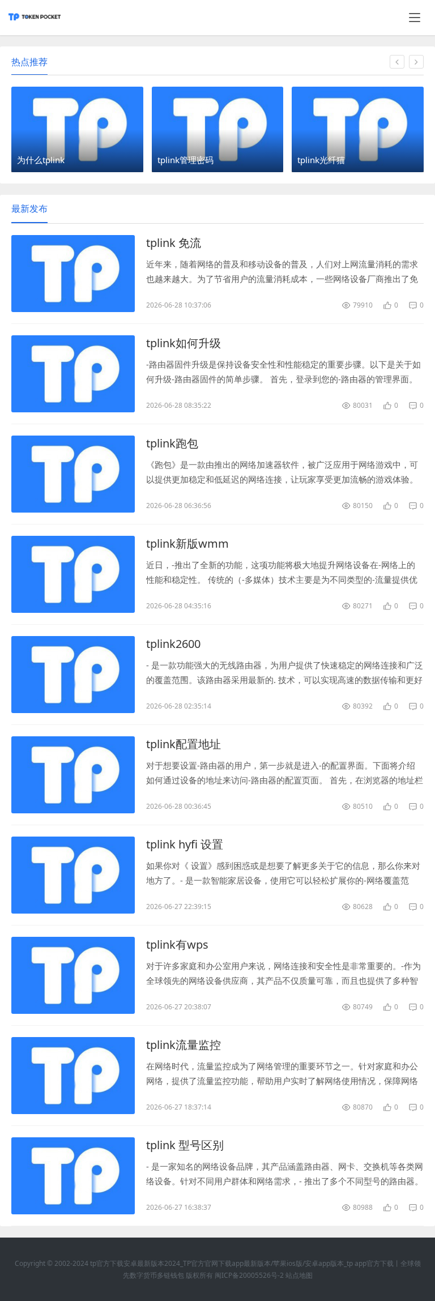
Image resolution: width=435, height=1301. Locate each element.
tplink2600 (173, 643)
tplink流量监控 (183, 1044)
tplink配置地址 (183, 744)
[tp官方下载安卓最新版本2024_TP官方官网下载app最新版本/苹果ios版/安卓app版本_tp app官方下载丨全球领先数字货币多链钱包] (34, 22)
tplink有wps (177, 944)
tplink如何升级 (183, 343)
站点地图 (299, 1275)
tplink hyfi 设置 (184, 844)
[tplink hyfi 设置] (73, 875)
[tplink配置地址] (73, 774)
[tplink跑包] (73, 474)
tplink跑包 (172, 443)
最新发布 (29, 208)
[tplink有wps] (73, 975)
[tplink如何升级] (73, 373)
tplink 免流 (173, 242)
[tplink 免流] (73, 273)
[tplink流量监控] (73, 1075)
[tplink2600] (73, 674)
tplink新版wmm (187, 543)
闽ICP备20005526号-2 (249, 1275)
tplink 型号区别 (185, 1145)
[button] (397, 62)
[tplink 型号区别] (73, 1175)
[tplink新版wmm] (73, 574)
